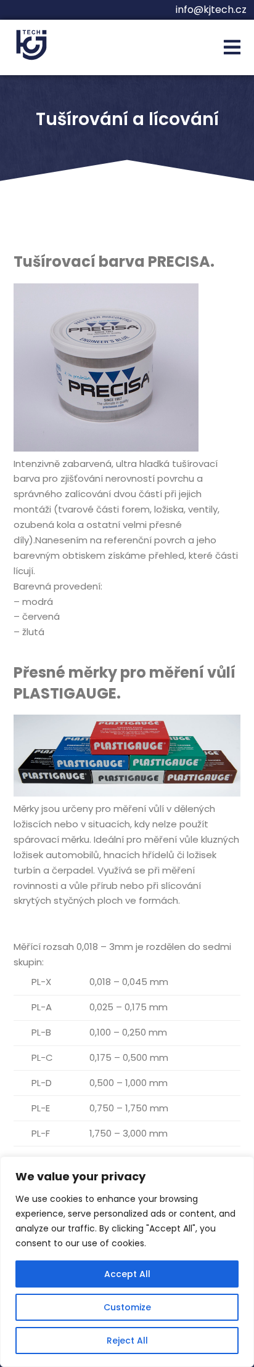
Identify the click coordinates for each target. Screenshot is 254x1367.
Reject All (127, 1340)
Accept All (127, 1274)
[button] (232, 47)
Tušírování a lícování (127, 119)
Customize (127, 1307)
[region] (127, 1261)
